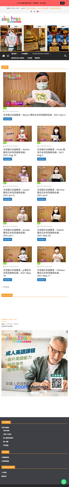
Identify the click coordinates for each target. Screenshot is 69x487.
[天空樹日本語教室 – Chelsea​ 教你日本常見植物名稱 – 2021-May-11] (51, 254)
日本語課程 (24, 53)
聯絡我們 (37, 58)
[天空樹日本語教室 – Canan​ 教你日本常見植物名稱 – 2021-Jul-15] (17, 174)
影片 (5, 108)
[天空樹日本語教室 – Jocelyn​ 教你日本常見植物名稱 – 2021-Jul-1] (17, 214)
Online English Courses (41, 53)
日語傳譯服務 (5, 461)
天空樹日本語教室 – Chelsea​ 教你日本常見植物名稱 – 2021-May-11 (51, 273)
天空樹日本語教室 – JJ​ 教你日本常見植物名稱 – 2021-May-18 (17, 273)
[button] (18, 53)
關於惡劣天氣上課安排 (18, 58)
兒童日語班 (6, 430)
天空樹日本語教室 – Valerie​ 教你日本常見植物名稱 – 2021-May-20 (50, 232)
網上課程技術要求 (8, 438)
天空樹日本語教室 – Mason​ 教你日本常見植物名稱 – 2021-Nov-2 (34, 114)
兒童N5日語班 (7, 434)
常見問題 (5, 445)
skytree (16, 111)
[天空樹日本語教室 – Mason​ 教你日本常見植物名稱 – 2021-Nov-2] (34, 89)
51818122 (4, 322)
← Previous (5, 287)
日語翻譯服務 (5, 457)
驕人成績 (5, 441)
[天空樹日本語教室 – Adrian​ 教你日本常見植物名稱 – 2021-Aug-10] (17, 134)
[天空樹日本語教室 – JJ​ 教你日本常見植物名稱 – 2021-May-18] (17, 254)
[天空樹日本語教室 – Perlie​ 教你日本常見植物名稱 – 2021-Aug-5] (51, 134)
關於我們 (14, 53)
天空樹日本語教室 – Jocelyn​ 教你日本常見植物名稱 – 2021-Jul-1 (16, 232)
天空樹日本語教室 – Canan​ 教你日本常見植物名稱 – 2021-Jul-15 (16, 192)
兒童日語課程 (5, 427)
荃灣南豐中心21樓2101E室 (9, 319)
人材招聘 (29, 58)
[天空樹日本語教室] (3, 56)
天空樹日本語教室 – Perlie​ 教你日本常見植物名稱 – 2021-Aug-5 (51, 152)
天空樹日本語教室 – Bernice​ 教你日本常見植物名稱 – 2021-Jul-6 (50, 192)
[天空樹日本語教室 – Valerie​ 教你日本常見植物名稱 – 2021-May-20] (51, 214)
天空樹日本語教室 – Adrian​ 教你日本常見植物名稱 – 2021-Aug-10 (16, 152)
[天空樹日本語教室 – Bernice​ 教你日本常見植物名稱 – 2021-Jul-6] (51, 174)
